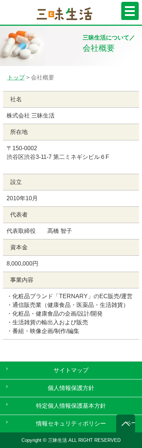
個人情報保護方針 (71, 388)
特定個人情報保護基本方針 (71, 406)
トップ (16, 77)
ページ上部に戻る (130, 423)
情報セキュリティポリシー (71, 423)
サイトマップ (71, 370)
